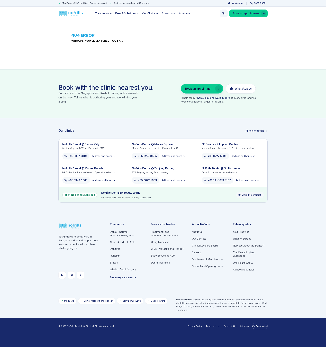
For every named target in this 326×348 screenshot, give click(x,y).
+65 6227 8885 (147, 156)
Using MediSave (160, 242)
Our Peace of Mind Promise (207, 259)
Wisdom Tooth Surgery (123, 269)
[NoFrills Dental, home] (71, 13)
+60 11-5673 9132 (219, 180)
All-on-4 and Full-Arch (122, 242)
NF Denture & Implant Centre (220, 144)
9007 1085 (260, 3)
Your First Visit (241, 231)
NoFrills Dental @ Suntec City (80, 144)
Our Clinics (149, 13)
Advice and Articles (244, 269)
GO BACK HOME (84, 52)
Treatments (102, 13)
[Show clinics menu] (157, 13)
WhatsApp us (243, 88)
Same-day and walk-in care (213, 97)
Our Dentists (199, 238)
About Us (167, 13)
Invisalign (115, 255)
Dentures (115, 248)
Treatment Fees (164, 233)
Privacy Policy (195, 326)
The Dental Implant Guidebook (244, 254)
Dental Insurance (160, 262)
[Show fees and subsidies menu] (137, 13)
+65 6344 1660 (77, 180)
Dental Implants (122, 233)
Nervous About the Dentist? (249, 245)
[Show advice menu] (189, 13)
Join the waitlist (251, 194)
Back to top (261, 326)
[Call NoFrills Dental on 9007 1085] (224, 13)
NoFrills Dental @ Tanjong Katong (153, 168)
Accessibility (230, 326)
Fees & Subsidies (125, 13)
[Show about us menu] (174, 13)
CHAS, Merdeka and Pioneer (167, 248)
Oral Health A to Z (243, 262)
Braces (114, 262)
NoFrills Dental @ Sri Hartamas (221, 168)
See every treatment (121, 277)
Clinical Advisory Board (205, 245)
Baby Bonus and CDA (163, 255)
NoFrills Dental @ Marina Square (152, 144)
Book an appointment (246, 13)
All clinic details (255, 130)
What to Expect (241, 238)
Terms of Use (213, 326)
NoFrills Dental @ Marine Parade (82, 168)
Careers (196, 252)
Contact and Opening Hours (207, 266)
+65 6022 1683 (147, 180)
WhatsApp (237, 3)
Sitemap (244, 326)
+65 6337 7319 (77, 156)
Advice (183, 13)
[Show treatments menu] (111, 13)
